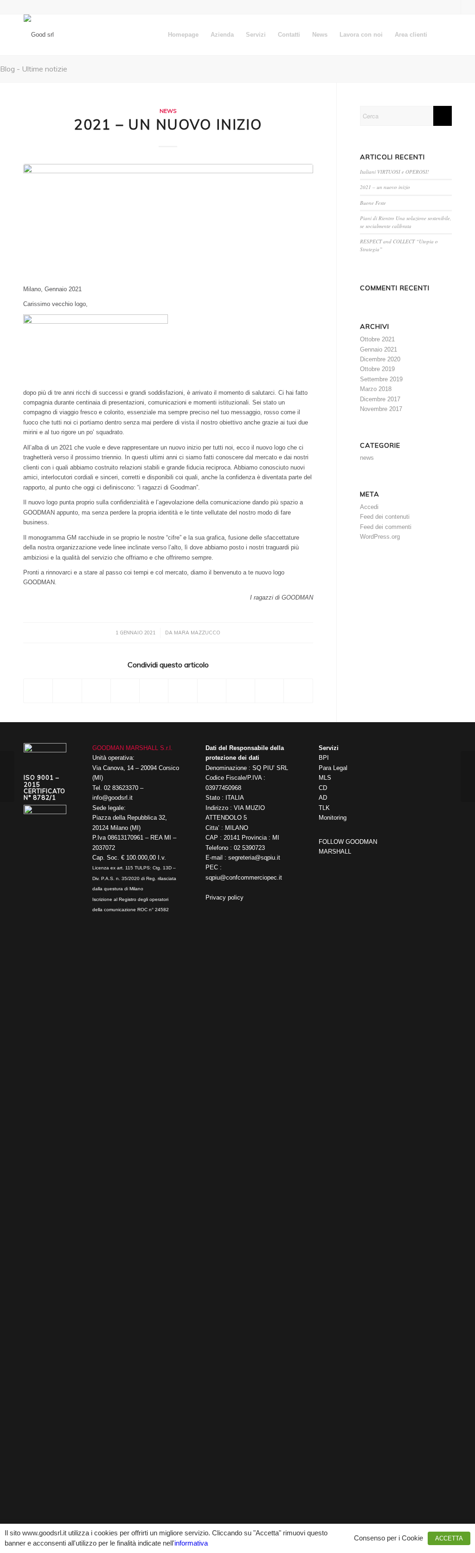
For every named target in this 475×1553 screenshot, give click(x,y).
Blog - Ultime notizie (33, 68)
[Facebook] (326, 864)
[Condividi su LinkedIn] (182, 691)
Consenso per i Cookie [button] (388, 1538)
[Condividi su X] (67, 691)
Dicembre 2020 (380, 359)
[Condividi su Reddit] (269, 691)
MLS (325, 777)
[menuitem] (183, 34)
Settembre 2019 (381, 379)
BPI (324, 757)
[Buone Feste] (7, 776)
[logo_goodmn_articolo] (168, 219)
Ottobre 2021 (377, 339)
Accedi (369, 506)
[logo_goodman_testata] (39, 34)
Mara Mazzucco (197, 632)
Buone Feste (373, 202)
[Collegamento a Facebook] (454, 7)
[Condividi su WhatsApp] (125, 691)
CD (323, 787)
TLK (324, 807)
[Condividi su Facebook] (38, 691)
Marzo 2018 (376, 388)
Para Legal (333, 767)
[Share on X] (96, 691)
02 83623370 (121, 787)
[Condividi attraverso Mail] (298, 691)
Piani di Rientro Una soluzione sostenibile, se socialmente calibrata (405, 222)
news (168, 110)
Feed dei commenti (385, 526)
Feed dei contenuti (385, 516)
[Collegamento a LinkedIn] (468, 7)
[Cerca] (442, 34)
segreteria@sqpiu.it (254, 857)
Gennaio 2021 (378, 349)
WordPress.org (380, 536)
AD (323, 797)
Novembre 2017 (381, 408)
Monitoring (333, 817)
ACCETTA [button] (449, 1538)
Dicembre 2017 (380, 399)
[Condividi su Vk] (240, 691)
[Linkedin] (340, 864)
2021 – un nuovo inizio (385, 186)
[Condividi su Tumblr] (212, 691)
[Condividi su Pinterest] (154, 691)
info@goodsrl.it (112, 797)
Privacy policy (224, 897)
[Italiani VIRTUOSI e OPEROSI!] (468, 776)
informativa (191, 1543)
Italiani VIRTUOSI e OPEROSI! (394, 171)
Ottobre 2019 (377, 368)
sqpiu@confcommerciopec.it (243, 877)
